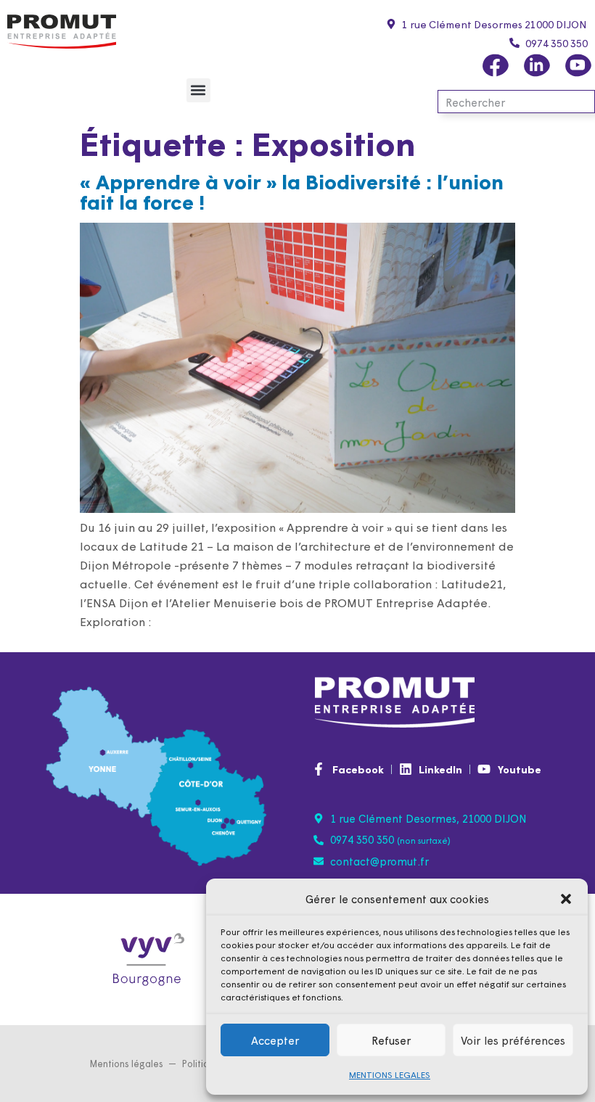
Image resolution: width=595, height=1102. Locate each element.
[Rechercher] (582, 101)
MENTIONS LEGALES (389, 1074)
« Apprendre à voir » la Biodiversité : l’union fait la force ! (292, 191)
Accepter (275, 1040)
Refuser (391, 1040)
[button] (566, 899)
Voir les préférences (513, 1040)
